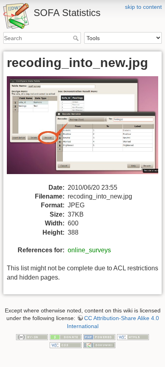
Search (76, 38)
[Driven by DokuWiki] (99, 344)
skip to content (143, 7)
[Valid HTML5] (133, 336)
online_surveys (89, 250)
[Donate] (66, 336)
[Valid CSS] (66, 344)
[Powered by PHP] (99, 336)
